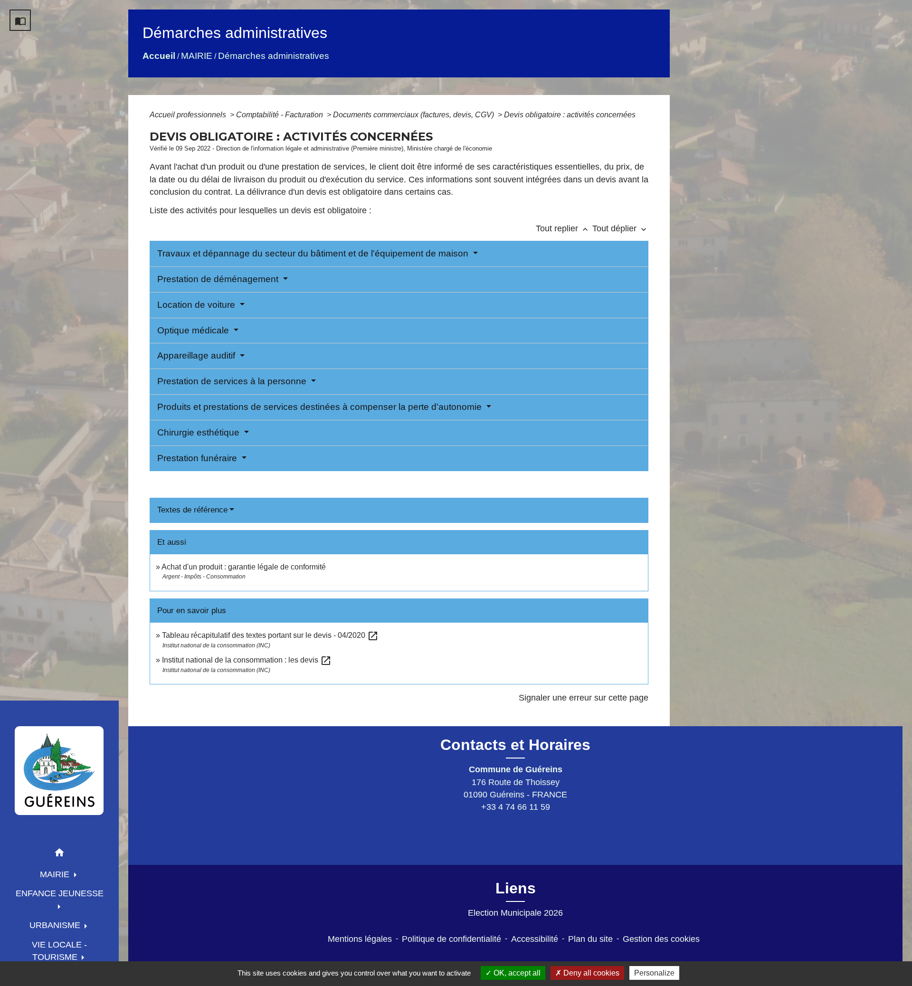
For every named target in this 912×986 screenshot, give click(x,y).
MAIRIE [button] (56, 874)
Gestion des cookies (661, 939)
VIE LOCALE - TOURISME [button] (59, 951)
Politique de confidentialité (451, 939)
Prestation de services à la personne (233, 381)
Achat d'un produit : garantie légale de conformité (244, 567)
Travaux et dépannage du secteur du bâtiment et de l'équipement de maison (314, 253)
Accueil (158, 56)
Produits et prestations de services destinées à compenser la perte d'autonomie (320, 407)
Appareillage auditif (197, 355)
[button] (59, 854)
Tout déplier (620, 228)
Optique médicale (194, 330)
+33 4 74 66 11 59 (515, 807)
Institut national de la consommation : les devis (247, 660)
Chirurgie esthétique (199, 432)
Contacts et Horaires (515, 744)
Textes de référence (192, 509)
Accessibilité (534, 939)
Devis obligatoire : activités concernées (570, 115)
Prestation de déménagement (219, 279)
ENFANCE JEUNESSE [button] (60, 893)
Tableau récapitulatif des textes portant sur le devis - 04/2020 (270, 635)
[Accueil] (59, 770)
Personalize (654, 973)
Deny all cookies (590, 973)
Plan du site (590, 939)
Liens (515, 888)
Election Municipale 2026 (515, 913)
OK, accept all (516, 973)
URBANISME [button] (56, 925)
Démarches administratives (273, 56)
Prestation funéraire (198, 458)
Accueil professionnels (189, 115)
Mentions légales (360, 939)
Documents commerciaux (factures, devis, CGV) (414, 115)
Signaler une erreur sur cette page (583, 697)
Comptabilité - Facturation (280, 115)
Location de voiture (197, 305)
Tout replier (563, 228)
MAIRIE (196, 56)
